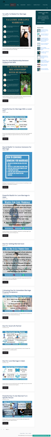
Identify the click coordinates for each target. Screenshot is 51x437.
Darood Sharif (23, 4)
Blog (18, 4)
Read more (5, 52)
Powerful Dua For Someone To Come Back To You (44, 30)
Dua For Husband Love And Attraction (45, 69)
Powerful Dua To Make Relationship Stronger (44, 56)
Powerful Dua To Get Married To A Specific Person (14, 397)
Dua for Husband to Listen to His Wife (45, 44)
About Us (28, 4)
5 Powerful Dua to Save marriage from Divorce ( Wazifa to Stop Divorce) (45, 40)
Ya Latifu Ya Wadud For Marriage (14, 14)
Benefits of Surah (37, 4)
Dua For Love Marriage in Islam (13, 361)
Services (12, 4)
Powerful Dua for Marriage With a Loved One (17, 110)
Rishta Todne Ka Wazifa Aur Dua (44, 65)
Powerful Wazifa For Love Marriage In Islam (16, 196)
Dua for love (7, 4)
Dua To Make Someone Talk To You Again (45, 48)
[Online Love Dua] (3, 1)
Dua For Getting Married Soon (13, 244)
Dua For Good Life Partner (11, 326)
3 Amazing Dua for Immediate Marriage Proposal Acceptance (16, 291)
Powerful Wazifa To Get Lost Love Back (45, 34)
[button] (47, 8)
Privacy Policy (45, 4)
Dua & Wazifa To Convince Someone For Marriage (16, 148)
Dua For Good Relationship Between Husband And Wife (15, 61)
